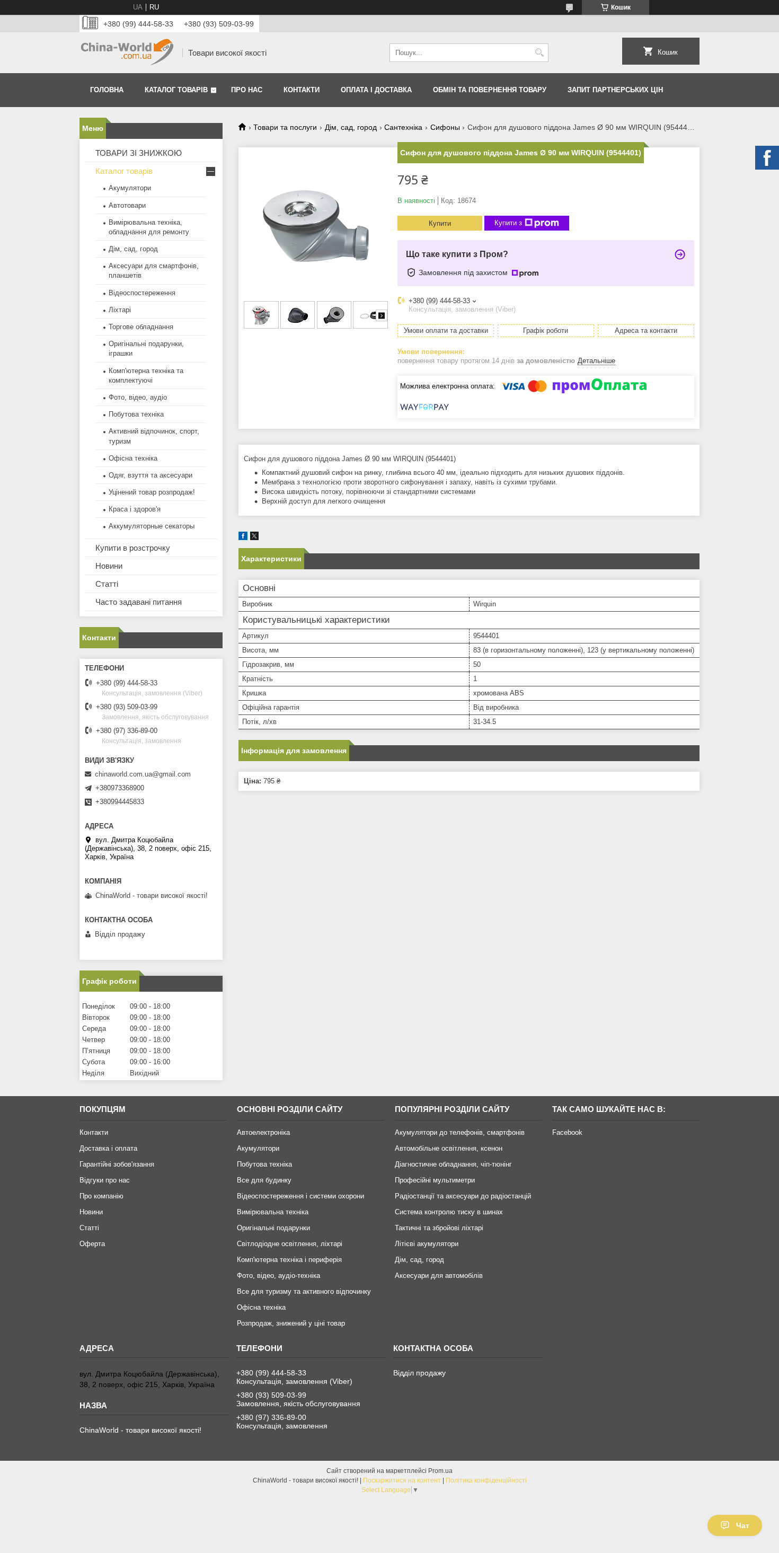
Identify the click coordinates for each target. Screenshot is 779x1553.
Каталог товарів (176, 90)
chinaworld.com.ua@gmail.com (143, 774)
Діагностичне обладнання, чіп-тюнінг (453, 1164)
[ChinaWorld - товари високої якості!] (127, 53)
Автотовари (127, 205)
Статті (106, 583)
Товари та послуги (285, 127)
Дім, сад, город (351, 127)
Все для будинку (264, 1180)
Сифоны (445, 127)
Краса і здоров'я (135, 509)
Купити (440, 223)
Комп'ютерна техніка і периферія (289, 1260)
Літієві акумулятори (426, 1244)
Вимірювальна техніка (272, 1212)
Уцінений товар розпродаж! (152, 492)
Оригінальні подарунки (273, 1228)
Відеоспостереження (142, 293)
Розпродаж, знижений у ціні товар (291, 1323)
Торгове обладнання (141, 327)
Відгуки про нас (104, 1180)
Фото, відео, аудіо (138, 397)
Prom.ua (440, 1471)
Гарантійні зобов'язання (116, 1164)
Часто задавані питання (138, 601)
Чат (742, 1525)
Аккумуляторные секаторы (151, 526)
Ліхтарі (120, 310)
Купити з (508, 223)
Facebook (567, 1132)
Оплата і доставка (376, 90)
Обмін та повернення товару (489, 90)
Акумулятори (130, 188)
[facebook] (242, 538)
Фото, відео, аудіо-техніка (278, 1276)
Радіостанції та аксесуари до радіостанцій (463, 1196)
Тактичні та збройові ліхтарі (439, 1228)
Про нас (246, 90)
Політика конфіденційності (486, 1480)
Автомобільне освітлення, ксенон (448, 1148)
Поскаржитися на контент (402, 1480)
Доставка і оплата (108, 1148)
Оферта (92, 1244)
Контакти (302, 90)
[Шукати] (539, 52)
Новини (108, 565)
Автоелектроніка (263, 1132)
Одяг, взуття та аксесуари (150, 475)
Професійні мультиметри (435, 1180)
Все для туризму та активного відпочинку (304, 1291)
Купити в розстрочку (132, 547)
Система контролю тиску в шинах (449, 1212)
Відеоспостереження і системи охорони (300, 1196)
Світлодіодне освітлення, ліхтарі (289, 1244)
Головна (106, 90)
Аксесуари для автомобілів (439, 1276)
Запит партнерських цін (615, 90)
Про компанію (101, 1196)
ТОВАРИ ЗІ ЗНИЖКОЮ (138, 152)
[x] (254, 538)
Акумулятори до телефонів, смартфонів (460, 1132)
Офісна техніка (133, 458)
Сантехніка (403, 127)
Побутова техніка (136, 414)
